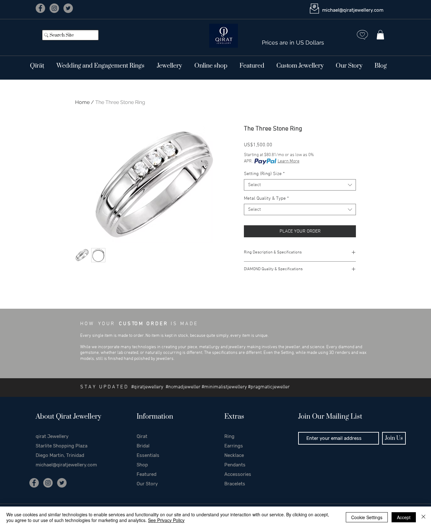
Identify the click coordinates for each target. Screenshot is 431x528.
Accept (403, 517)
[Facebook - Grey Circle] (40, 8)
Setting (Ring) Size (264, 174)
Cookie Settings (366, 517)
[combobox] (300, 185)
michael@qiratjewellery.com (352, 10)
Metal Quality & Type (266, 198)
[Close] (423, 517)
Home (82, 102)
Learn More (288, 161)
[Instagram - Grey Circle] (54, 8)
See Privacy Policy (166, 520)
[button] (380, 34)
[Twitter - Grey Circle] (68, 8)
